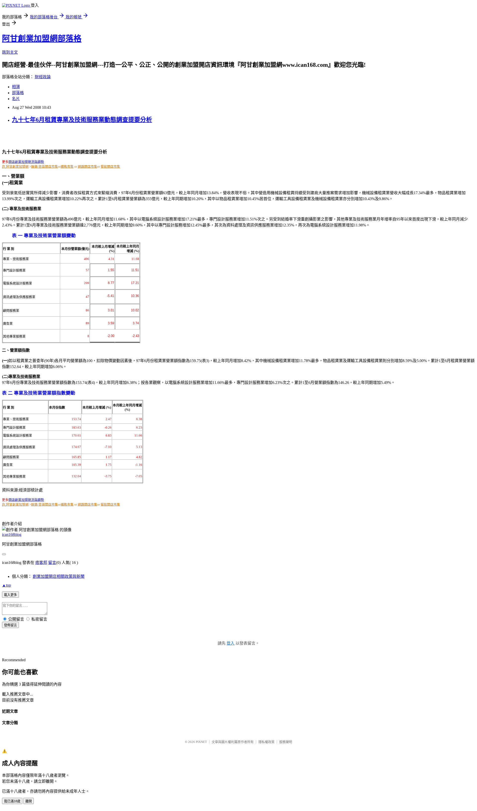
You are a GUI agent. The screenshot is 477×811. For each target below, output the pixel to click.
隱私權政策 (266, 742)
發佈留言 (10, 625)
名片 (16, 99)
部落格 (18, 93)
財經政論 (43, 77)
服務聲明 (285, 742)
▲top (6, 585)
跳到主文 (10, 52)
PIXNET (201, 742)
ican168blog (11, 534)
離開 (28, 801)
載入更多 (10, 595)
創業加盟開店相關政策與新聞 (58, 576)
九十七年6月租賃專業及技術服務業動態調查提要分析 (82, 119)
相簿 (16, 87)
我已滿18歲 (12, 801)
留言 (52, 562)
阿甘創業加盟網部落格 (41, 38)
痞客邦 (41, 562)
